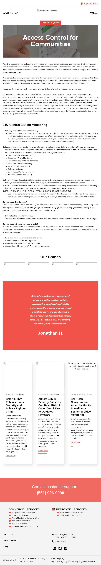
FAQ (6, 547)
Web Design (56, 559)
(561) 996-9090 (12, 13)
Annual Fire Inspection (21, 521)
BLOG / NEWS (10, 541)
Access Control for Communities (25, 526)
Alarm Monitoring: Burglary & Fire (25, 518)
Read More (10, 456)
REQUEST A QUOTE (50, 23)
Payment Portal (91, 4)
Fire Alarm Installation (21, 515)
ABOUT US (9, 535)
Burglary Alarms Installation (23, 513)
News (21, 395)
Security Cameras (19, 524)
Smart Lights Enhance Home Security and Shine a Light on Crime (16, 405)
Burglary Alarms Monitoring (71, 515)
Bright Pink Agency (59, 561)
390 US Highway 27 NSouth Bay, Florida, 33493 (65, 536)
